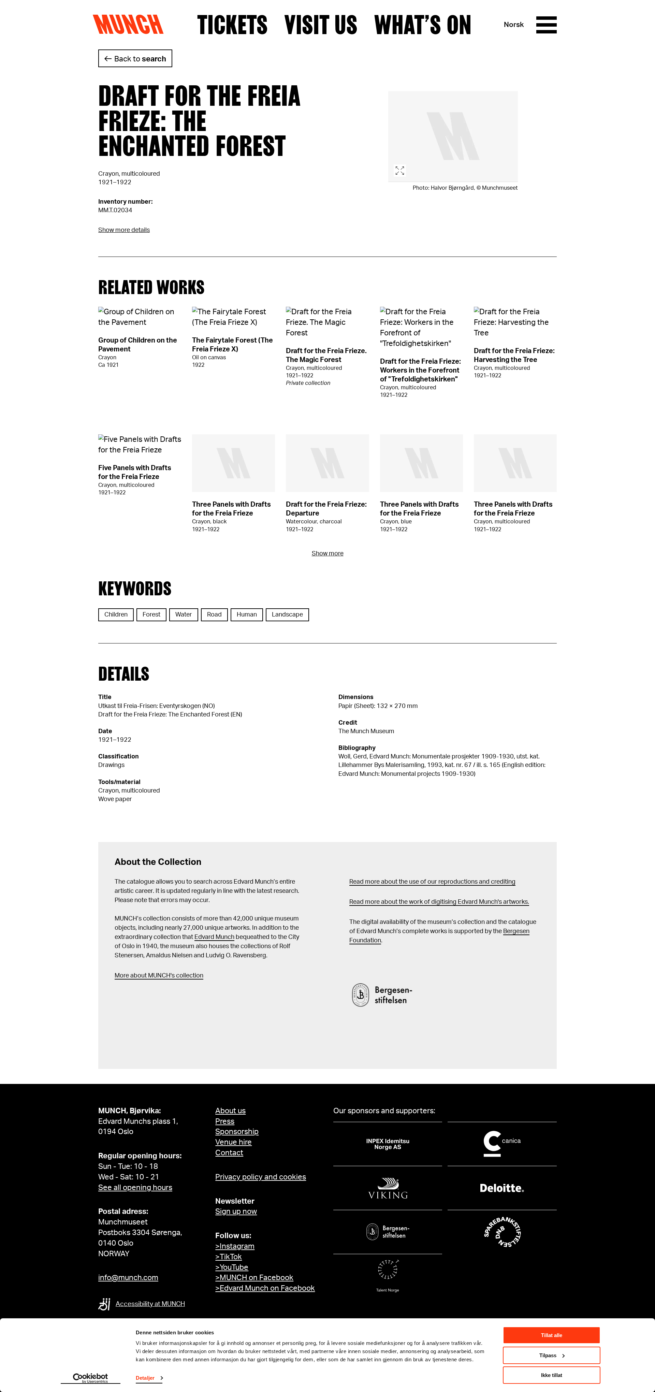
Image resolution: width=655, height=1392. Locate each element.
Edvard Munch (214, 937)
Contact (229, 1153)
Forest (151, 615)
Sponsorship (237, 1131)
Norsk (514, 24)
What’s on (422, 24)
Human (247, 615)
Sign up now (236, 1211)
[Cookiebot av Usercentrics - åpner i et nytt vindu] (90, 1379)
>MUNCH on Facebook (254, 1277)
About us (230, 1111)
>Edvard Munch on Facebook (265, 1288)
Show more (328, 554)
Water (183, 615)
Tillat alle (551, 1335)
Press (224, 1121)
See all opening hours (135, 1187)
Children (116, 615)
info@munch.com (128, 1277)
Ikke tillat (551, 1375)
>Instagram (234, 1246)
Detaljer (145, 1378)
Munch (131, 24)
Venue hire (233, 1142)
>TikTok (228, 1257)
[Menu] (546, 24)
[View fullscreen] (453, 136)
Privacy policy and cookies (260, 1177)
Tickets (232, 24)
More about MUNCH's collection (159, 976)
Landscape (287, 615)
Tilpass (547, 1355)
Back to (140, 59)
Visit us (321, 24)
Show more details (124, 230)
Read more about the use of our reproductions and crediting (432, 882)
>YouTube (231, 1267)
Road (214, 615)
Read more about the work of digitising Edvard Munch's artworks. (439, 902)
